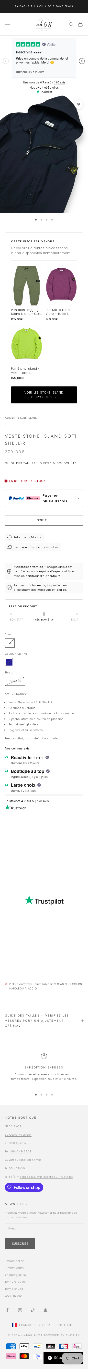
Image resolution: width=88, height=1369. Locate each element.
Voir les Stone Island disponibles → (44, 394)
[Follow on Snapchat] (45, 1310)
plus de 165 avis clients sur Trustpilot (46, 1177)
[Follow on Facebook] (7, 1310)
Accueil (10, 418)
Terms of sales (15, 1282)
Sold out (44, 520)
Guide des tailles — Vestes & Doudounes (41, 463)
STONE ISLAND (27, 418)
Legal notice (13, 1296)
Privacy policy (14, 1268)
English (64, 1325)
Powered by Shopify (62, 1335)
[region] (44, 1069)
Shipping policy (16, 1275)
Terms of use (14, 1289)
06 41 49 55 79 (21, 1151)
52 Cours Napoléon (18, 1135)
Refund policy (14, 1261)
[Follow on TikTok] (32, 1310)
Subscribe (20, 1244)
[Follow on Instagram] (20, 1310)
